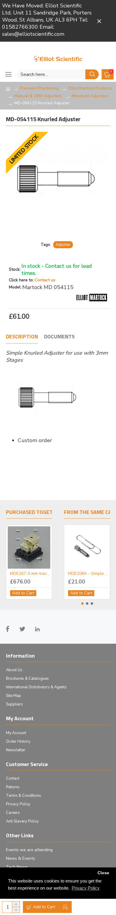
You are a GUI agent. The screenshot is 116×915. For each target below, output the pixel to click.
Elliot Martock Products (90, 88)
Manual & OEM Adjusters (38, 96)
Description (22, 336)
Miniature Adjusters (90, 96)
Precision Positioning (39, 88)
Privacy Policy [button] (86, 887)
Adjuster (63, 244)
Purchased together (34, 512)
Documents (59, 336)
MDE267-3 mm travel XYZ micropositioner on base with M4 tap (30, 573)
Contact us (45, 280)
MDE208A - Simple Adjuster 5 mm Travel (88, 573)
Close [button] (103, 873)
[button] (82, 603)
